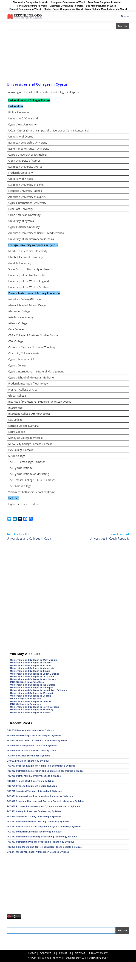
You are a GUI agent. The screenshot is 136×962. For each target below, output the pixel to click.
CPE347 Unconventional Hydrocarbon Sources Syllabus (38, 852)
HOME (32, 953)
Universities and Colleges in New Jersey (33, 679)
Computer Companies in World (68, 2)
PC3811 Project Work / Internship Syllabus (30, 781)
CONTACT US (47, 953)
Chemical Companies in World (66, 6)
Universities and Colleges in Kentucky (31, 709)
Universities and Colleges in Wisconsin (32, 693)
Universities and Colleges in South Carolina (34, 674)
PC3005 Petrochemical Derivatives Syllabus (31, 750)
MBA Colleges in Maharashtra (27, 682)
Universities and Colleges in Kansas (30, 665)
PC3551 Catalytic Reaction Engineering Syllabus (34, 811)
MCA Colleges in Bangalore (25, 698)
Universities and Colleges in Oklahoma (32, 676)
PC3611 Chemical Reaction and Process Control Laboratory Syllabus (45, 801)
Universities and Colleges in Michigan (31, 687)
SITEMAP (80, 953)
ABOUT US (65, 953)
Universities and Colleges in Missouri (31, 662)
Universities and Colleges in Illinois (30, 671)
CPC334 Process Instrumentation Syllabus (31, 730)
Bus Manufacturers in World (101, 6)
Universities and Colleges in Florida (30, 712)
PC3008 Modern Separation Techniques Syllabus (34, 735)
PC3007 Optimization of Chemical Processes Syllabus (37, 740)
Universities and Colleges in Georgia (30, 696)
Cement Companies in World (25, 9)
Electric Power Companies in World (63, 9)
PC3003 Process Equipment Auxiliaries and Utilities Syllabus (41, 766)
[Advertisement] (68, 55)
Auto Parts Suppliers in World (104, 2)
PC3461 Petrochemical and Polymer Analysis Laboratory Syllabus (44, 826)
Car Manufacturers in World (32, 6)
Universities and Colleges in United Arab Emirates (38, 690)
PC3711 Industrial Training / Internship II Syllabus (34, 791)
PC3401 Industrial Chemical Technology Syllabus (34, 832)
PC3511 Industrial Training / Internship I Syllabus (34, 816)
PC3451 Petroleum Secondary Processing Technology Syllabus (42, 836)
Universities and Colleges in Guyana (30, 701)
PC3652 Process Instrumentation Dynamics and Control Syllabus (43, 806)
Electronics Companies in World (30, 2)
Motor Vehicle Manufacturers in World (106, 9)
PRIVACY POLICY (98, 953)
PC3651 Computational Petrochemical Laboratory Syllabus (40, 796)
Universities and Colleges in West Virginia (33, 660)
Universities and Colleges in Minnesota (32, 668)
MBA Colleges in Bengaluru (25, 704)
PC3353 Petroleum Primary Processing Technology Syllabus (41, 842)
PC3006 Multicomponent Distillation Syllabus (32, 745)
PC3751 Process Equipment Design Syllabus (32, 786)
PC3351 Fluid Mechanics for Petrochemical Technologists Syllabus (44, 847)
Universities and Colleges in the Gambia (32, 685)
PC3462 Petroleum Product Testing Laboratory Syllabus (38, 821)
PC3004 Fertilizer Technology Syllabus (28, 756)
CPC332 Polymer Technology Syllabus (28, 761)
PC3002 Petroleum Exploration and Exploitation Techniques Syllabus (45, 771)
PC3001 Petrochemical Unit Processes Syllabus (34, 776)
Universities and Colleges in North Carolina (34, 707)
